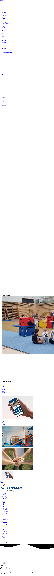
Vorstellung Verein (5, 508)
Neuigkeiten (3, 96)
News (4, 97)
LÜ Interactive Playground (6, 519)
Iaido (5, 22)
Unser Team (4, 532)
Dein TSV (3, 385)
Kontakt (4, 537)
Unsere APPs (4, 514)
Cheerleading (4, 14)
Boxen (5, 20)
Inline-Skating (5, 497)
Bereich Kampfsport (5, 19)
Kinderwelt (4, 12)
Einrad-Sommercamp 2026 (6, 295)
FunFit (4, 527)
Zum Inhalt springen (2, 0)
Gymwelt (4, 13)
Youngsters (4, 534)
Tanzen (4, 17)
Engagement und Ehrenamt (6, 510)
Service (2, 512)
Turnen (4, 18)
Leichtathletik (5, 16)
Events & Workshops (5, 505)
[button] (27, 515)
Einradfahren (4, 15)
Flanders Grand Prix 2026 (6, 164)
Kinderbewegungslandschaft (6, 23)
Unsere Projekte (5, 509)
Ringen (6, 524)
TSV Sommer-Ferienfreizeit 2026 (6, 381)
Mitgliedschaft (5, 513)
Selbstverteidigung (7, 500)
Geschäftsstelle (5, 507)
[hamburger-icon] (0, 10)
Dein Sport (3, 11)
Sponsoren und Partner (6, 511)
